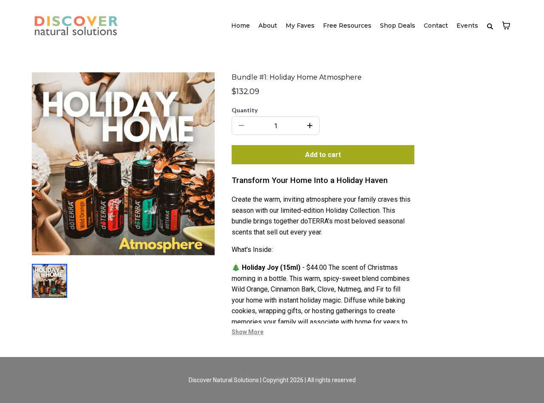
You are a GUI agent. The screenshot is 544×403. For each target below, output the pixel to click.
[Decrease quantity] (241, 125)
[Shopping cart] (506, 25)
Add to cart (323, 155)
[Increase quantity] (309, 125)
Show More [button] (248, 332)
